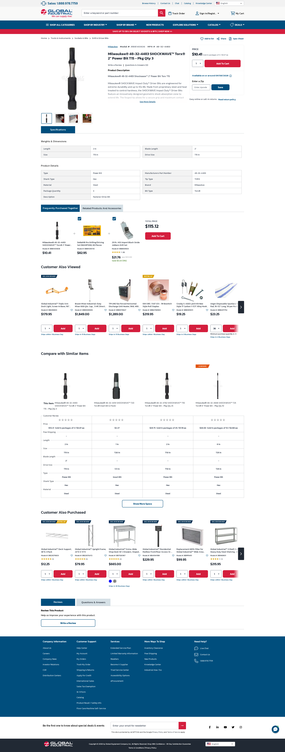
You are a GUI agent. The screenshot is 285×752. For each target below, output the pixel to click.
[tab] (58, 129)
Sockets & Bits (81, 38)
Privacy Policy (157, 732)
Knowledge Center (204, 3)
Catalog (187, 3)
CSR (44, 670)
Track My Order (83, 664)
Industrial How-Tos (153, 670)
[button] (229, 3)
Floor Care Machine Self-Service (91, 708)
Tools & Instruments (61, 38)
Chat (177, 3)
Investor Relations (51, 664)
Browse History (149, 3)
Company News (50, 659)
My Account (82, 653)
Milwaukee (113, 46)
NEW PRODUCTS (155, 25)
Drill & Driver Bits (100, 38)
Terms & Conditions (136, 748)
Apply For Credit (84, 675)
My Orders (81, 659)
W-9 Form (81, 692)
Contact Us (165, 3)
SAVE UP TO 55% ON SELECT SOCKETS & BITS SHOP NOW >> (142, 31)
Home (44, 38)
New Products (150, 659)
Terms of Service (173, 732)
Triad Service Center (120, 670)
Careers (46, 653)
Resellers (115, 659)
